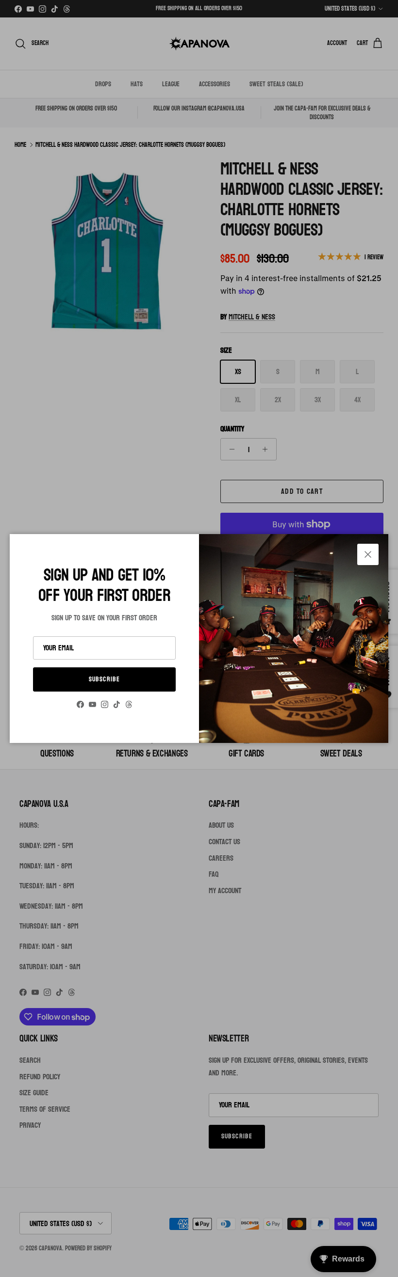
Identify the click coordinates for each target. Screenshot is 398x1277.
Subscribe (104, 679)
